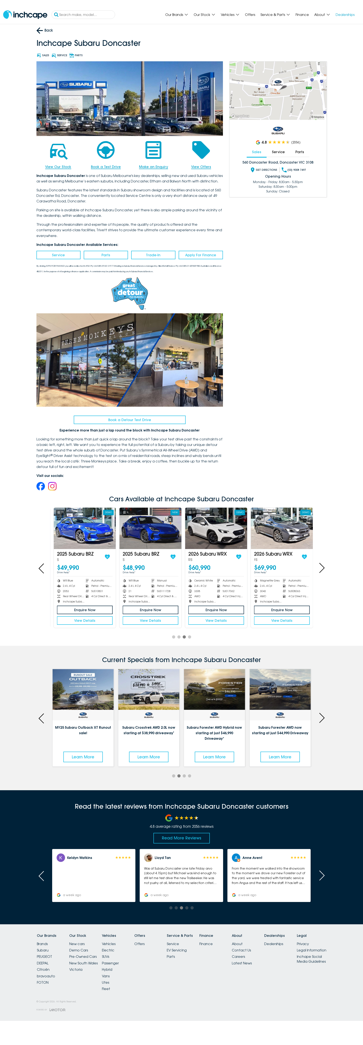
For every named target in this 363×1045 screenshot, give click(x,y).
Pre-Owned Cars (83, 956)
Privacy (303, 944)
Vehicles (227, 15)
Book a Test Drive (106, 167)
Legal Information (311, 950)
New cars (77, 944)
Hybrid (107, 969)
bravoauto (46, 976)
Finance (302, 15)
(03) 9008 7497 (296, 169)
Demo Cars (78, 950)
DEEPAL (43, 963)
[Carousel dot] (173, 637)
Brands (42, 944)
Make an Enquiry (153, 167)
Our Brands (174, 15)
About (319, 15)
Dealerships (345, 15)
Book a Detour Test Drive (129, 420)
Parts (106, 255)
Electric (108, 950)
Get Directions (266, 169)
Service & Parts (272, 15)
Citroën (43, 969)
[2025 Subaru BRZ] (83, 528)
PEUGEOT (44, 956)
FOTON (43, 982)
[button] (269, 875)
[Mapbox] (241, 116)
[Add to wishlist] (105, 557)
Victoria (75, 969)
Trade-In (153, 255)
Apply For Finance (200, 255)
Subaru (43, 950)
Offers (250, 15)
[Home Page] (25, 14)
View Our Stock (58, 167)
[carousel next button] (321, 567)
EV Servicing (177, 950)
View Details (83, 620)
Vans (106, 976)
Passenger (110, 963)
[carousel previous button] (41, 567)
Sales (256, 152)
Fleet (106, 989)
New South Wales (83, 963)
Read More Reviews (181, 837)
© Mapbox (318, 117)
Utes (105, 982)
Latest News (242, 963)
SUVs (105, 956)
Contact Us (241, 950)
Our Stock (202, 15)
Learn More (83, 756)
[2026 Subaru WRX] (214, 528)
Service (58, 255)
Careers (238, 956)
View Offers (201, 167)
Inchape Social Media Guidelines (311, 958)
